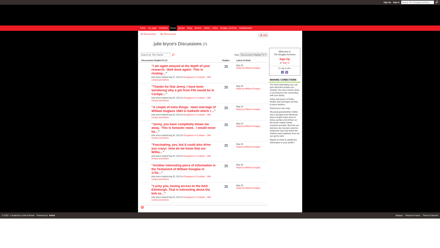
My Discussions (168, 34)
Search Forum (173, 54)
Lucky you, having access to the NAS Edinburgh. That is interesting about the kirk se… (180, 189)
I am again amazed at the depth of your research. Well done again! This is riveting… (180, 69)
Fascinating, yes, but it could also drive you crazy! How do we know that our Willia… (181, 148)
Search (436, 2)
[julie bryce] (146, 50)
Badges (399, 215)
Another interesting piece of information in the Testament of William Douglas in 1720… (183, 169)
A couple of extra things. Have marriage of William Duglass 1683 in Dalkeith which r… (183, 109)
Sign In (396, 2)
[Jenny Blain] (145, 72)
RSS (142, 207)
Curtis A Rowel (28, 215)
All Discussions (148, 34)
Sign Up (387, 2)
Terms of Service (430, 215)
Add (265, 35)
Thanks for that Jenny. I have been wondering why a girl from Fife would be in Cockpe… (182, 90)
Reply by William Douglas (248, 68)
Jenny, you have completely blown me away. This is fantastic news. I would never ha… (183, 127)
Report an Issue (412, 215)
